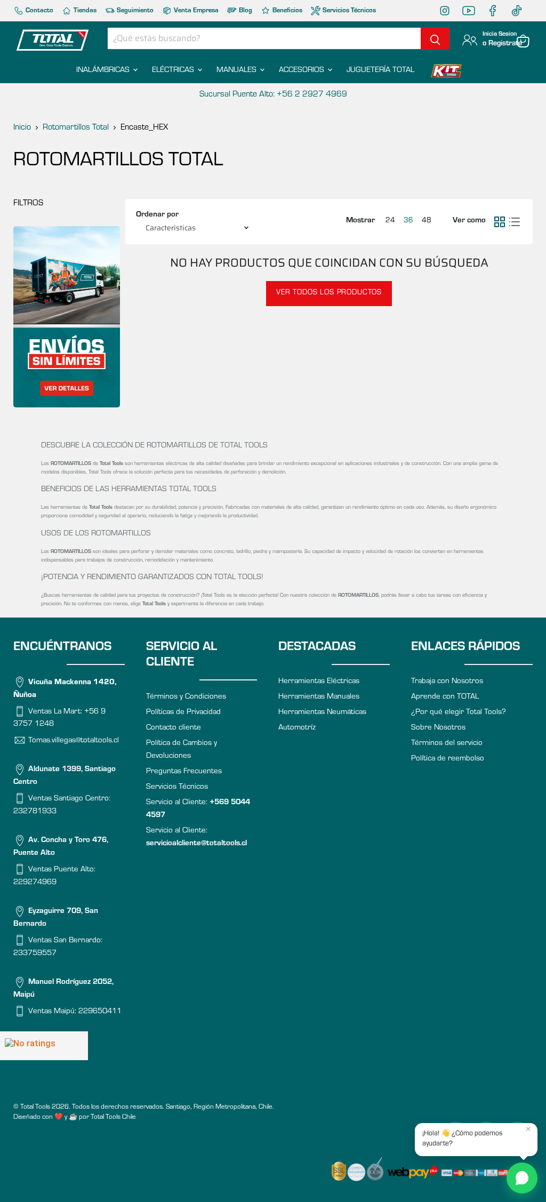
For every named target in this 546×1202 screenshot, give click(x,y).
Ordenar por (157, 215)
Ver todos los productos (329, 293)
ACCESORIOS (302, 71)
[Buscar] (435, 38)
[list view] (514, 221)
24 (390, 221)
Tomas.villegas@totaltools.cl (73, 741)
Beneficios (286, 10)
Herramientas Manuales (318, 697)
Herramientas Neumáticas (322, 713)
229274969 (35, 883)
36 (408, 221)
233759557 (35, 954)
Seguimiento (134, 10)
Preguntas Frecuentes (184, 772)
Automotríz (297, 728)
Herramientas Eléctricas (318, 682)
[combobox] (264, 38)
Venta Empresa (195, 10)
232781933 (35, 812)
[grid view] (499, 221)
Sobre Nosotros (438, 728)
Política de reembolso (447, 759)
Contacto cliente (173, 728)
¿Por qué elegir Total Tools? (458, 713)
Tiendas (84, 10)
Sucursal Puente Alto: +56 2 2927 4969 (273, 95)
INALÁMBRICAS (104, 71)
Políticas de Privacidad (183, 713)
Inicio (22, 128)
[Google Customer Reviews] (44, 1045)
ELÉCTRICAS (174, 71)
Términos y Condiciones (186, 697)
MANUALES (237, 71)
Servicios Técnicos (348, 10)
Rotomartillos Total (76, 128)
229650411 (100, 1012)
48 (426, 221)
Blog (244, 10)
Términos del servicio (447, 744)
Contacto (38, 10)
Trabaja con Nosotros (447, 682)
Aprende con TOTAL (445, 697)
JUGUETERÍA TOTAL (380, 71)
